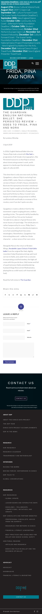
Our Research (9, 448)
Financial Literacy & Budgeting (20, 530)
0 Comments (16, 131)
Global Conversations (13, 479)
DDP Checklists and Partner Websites (20, 516)
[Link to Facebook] (34, 611)
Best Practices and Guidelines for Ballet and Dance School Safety (21, 536)
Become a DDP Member (18, 58)
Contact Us (21, 398)
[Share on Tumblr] (25, 295)
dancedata (35, 133)
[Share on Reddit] (33, 295)
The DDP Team (9, 424)
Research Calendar (12, 452)
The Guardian (25, 280)
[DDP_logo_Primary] (17, 64)
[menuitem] (18, 57)
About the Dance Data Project (16, 420)
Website (29, 337)
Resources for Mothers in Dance (21, 526)
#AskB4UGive (8, 571)
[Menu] (36, 64)
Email (28, 330)
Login (31, 58)
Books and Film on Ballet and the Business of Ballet (21, 550)
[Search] (32, 64)
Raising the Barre (11, 467)
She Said (29, 154)
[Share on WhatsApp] (13, 295)
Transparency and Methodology (17, 455)
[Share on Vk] (29, 295)
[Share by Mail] (37, 295)
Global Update (12, 498)
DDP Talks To (8, 475)
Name (29, 323)
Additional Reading (11, 541)
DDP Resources (10, 495)
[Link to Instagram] (37, 611)
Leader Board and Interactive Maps (22, 503)
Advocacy (7, 567)
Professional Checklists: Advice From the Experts (20, 520)
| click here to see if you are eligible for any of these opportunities (20, 3)
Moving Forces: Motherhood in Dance (20, 471)
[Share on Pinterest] (17, 295)
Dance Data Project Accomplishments (20, 427)
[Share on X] (9, 295)
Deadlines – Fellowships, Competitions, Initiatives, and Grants (19, 509)
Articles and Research (16, 544)
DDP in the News (10, 431)
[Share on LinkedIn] (21, 295)
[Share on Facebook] (5, 295)
